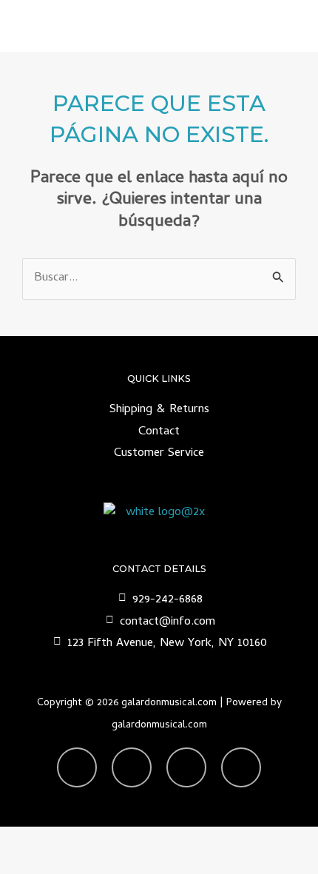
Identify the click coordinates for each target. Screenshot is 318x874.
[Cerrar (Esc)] (192, 839)
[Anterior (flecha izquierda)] (26, 863)
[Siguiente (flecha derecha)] (81, 863)
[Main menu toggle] (287, 26)
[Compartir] (137, 839)
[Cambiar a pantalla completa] (81, 839)
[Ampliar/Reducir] (26, 839)
